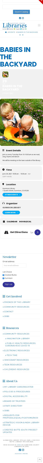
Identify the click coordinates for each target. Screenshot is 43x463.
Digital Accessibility (15, 396)
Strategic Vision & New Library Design (21, 423)
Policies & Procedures (17, 392)
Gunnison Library (12, 207)
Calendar (12, 222)
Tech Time (12, 355)
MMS (19, 445)
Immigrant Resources (16, 360)
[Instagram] (23, 18)
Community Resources (16, 307)
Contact (8, 312)
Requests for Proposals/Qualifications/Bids (20, 416)
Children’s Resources (16, 369)
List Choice (7, 272)
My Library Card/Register (18, 387)
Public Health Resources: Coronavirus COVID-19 (20, 344)
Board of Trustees (14, 401)
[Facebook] (20, 18)
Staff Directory (13, 406)
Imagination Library (18, 338)
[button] (39, 25)
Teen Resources (13, 365)
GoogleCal (25, 222)
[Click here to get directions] (37, 232)
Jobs (6, 316)
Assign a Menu (21, 453)
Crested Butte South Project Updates (20, 431)
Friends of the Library (17, 302)
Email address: (9, 261)
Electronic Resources (17, 351)
